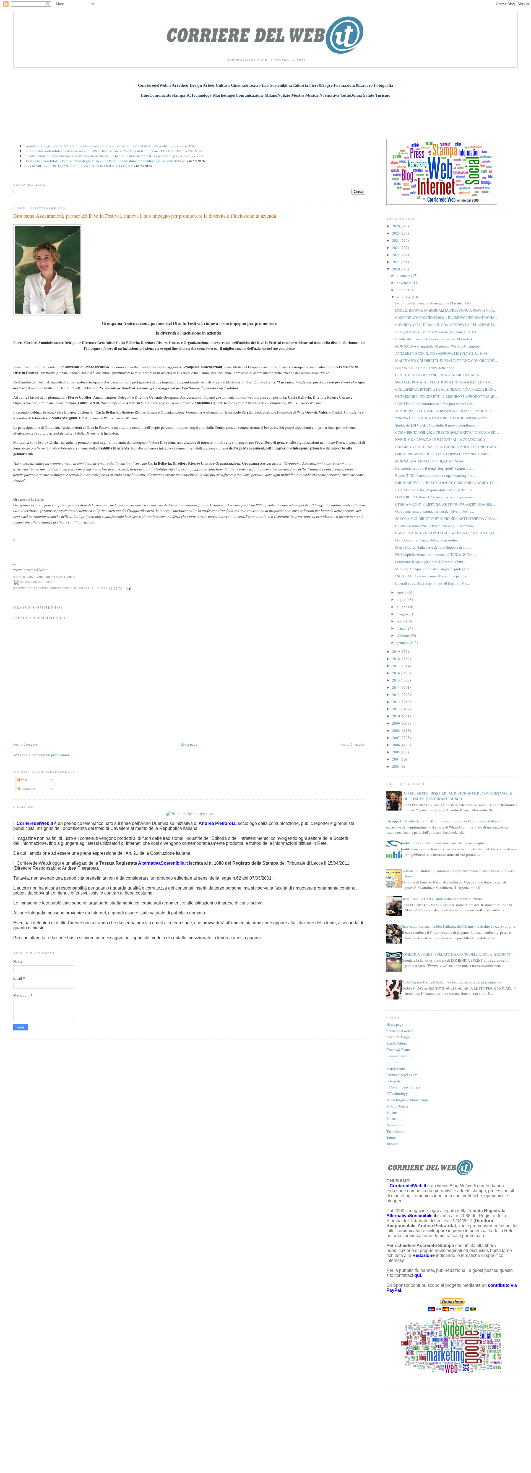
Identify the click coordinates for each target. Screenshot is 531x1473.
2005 (396, 751)
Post (23, 779)
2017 (396, 665)
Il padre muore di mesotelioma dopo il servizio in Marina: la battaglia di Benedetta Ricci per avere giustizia (104, 155)
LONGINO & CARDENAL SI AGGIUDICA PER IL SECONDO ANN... (447, 446)
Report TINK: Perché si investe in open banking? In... (435, 475)
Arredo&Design (398, 1036)
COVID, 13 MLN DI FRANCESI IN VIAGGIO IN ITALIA (437, 374)
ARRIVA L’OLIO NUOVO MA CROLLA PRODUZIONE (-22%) (441, 417)
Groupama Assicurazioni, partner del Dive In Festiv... (434, 511)
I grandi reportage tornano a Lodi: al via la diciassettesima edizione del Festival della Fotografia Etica (100, 145)
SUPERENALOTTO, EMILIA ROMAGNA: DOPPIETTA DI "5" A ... (445, 410)
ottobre (402, 289)
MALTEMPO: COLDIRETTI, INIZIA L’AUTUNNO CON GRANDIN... (446, 360)
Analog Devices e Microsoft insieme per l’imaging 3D (435, 331)
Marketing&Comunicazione (407, 1099)
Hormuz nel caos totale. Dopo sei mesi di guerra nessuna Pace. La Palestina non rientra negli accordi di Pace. (105, 160)
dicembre (404, 275)
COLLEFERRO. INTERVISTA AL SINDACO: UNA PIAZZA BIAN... (445, 389)
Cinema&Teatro (398, 1049)
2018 (396, 658)
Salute (391, 1137)
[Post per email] (128, 588)
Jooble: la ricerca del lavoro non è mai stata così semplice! (444, 842)
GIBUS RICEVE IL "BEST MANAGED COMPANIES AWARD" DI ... (446, 482)
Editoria (392, 1061)
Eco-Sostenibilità (399, 1055)
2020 (396, 269)
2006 (396, 744)
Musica (391, 1118)
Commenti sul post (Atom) (49, 754)
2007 (396, 737)
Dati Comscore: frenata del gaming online (426, 540)
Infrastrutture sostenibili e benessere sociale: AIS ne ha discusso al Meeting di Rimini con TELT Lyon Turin (104, 150)
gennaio (403, 642)
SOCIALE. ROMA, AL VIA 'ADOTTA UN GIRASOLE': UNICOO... (444, 382)
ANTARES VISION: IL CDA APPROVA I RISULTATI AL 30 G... (442, 353)
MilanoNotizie (397, 1106)
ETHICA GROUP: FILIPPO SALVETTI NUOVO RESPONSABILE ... (445, 504)
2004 (396, 759)
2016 (396, 672)
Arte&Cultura (396, 1043)
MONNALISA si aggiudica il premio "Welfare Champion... (438, 346)
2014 (396, 687)
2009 (396, 723)
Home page (188, 744)
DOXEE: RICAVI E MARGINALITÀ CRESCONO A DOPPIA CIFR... (445, 310)
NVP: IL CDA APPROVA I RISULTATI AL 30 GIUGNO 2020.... (441, 439)
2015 (396, 680)
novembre (404, 282)
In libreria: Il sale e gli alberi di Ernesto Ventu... (430, 561)
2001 (396, 766)
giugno (402, 606)
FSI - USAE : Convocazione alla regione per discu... (433, 576)
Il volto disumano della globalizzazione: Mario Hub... (435, 338)
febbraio (403, 635)
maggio (403, 613)
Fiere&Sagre (395, 1068)
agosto (402, 592)
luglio (402, 599)
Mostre (391, 1112)
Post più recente (25, 744)
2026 (396, 225)
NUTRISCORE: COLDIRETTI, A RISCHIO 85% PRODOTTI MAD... (446, 396)
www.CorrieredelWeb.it (30, 569)
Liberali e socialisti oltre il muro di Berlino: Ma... (432, 583)
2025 (396, 233)
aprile (401, 621)
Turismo (392, 1143)
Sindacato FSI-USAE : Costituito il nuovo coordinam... (436, 425)
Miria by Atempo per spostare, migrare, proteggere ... (434, 568)
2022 (396, 254)
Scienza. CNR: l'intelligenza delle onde (424, 367)
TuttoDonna (395, 1131)
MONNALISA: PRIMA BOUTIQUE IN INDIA (429, 461)
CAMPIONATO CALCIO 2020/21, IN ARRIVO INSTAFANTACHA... (446, 317)
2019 (396, 651)
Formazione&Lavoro (402, 1074)
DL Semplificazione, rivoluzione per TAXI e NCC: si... (435, 554)
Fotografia (394, 1081)
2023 (396, 247)
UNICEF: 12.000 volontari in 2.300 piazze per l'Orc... (435, 403)
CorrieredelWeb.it (399, 1030)
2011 (396, 708)
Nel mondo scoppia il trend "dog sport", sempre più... (434, 468)
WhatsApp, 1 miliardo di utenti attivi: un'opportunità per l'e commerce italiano (441, 821)
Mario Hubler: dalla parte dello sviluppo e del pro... (433, 547)
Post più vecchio (352, 744)
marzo (402, 628)
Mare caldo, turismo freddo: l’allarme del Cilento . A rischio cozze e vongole (458, 926)
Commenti (28, 788)
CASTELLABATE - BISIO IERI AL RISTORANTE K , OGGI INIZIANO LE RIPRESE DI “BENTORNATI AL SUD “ (456, 796)
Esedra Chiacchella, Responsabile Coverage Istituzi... (435, 489)
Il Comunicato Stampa (403, 1087)
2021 (396, 261)
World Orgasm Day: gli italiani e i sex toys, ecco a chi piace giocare (451, 982)
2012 (396, 701)
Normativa (394, 1124)
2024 (396, 240)
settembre (404, 296)
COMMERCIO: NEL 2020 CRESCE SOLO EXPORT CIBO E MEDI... (447, 432)
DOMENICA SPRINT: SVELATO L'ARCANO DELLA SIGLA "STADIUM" (456, 954)
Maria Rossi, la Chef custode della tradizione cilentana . (442, 898)
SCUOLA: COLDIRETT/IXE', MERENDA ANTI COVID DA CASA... (446, 518)
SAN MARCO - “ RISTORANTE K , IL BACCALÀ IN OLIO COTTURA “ (78, 165)
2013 (396, 694)
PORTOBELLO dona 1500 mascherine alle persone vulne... (439, 496)
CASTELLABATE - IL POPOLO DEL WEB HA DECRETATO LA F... (446, 532)
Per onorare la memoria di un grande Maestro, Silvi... (434, 303)
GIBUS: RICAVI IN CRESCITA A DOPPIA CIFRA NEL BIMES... (443, 453)
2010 (396, 716)
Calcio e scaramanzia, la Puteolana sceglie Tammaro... (435, 525)
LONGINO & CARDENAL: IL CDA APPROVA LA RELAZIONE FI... (446, 324)
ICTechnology (397, 1093)
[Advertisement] (265, 115)
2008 (396, 730)
